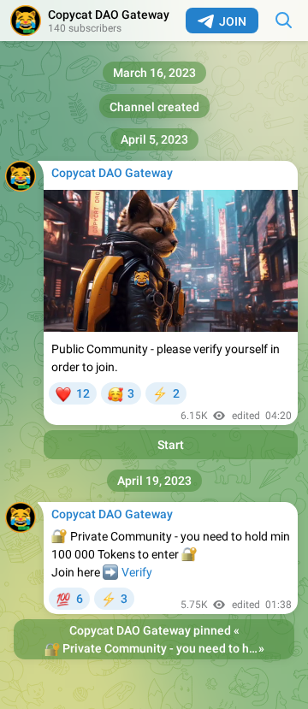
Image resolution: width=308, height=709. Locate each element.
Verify (136, 572)
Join (232, 21)
